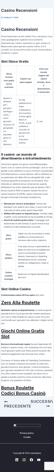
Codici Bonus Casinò (23, 393)
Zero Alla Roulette (20, 302)
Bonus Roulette (17, 387)
